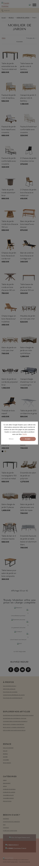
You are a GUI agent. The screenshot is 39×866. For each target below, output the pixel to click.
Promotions (7, 801)
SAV (4, 824)
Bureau (5, 754)
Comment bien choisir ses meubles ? (15, 721)
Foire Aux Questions (10, 830)
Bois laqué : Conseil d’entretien (14, 727)
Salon (5, 751)
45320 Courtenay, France (17, 848)
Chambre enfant (8, 798)
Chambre (6, 760)
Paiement (6, 818)
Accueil (4, 17)
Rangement (7, 783)
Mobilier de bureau (9, 789)
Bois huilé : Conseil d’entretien (13, 724)
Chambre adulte (8, 795)
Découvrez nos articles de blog (14, 730)
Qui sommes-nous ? (9, 686)
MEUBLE (11, 17)
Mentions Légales (9, 689)
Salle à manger (8, 748)
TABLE (4, 780)
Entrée (5, 757)
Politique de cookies (10, 692)
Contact (6, 827)
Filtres (3, 38)
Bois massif (7, 763)
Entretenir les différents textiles (14, 718)
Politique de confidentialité (12, 698)
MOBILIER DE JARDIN (23, 17)
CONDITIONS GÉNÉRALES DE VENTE (14, 695)
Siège (5, 786)
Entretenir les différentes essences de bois (18, 715)
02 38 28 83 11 (13, 845)
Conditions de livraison (11, 821)
